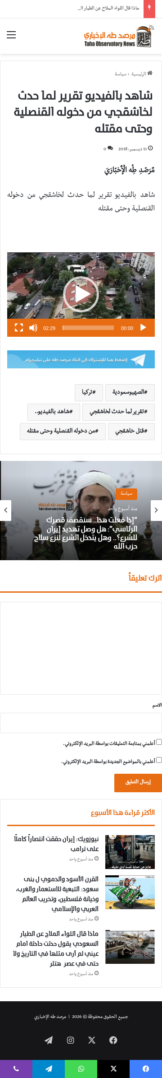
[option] (81, 510)
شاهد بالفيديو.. (52, 412)
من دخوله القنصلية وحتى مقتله (61, 431)
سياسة (120, 75)
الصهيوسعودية (128, 392)
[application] (81, 294)
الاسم (157, 706)
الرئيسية (139, 75)
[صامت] (33, 327)
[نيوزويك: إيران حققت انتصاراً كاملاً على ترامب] (130, 852)
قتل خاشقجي (129, 431)
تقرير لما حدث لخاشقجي (117, 412)
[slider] (88, 327)
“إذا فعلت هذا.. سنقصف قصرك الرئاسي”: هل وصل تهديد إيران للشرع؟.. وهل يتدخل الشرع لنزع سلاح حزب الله (85, 533)
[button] (81, 294)
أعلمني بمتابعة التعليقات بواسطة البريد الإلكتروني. (109, 744)
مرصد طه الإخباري (50, 1017)
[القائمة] (11, 39)
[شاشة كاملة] (18, 327)
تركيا (87, 392)
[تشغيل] (143, 327)
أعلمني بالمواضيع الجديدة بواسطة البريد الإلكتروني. (108, 762)
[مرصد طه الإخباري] (119, 36)
